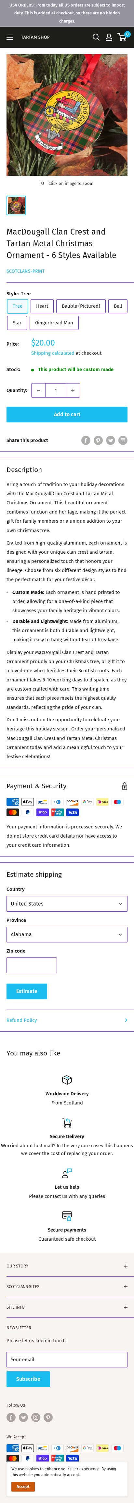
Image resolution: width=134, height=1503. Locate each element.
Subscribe (28, 1379)
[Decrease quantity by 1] (38, 390)
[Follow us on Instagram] (35, 1417)
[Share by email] (122, 440)
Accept (23, 1486)
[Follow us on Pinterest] (48, 1417)
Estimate (26, 991)
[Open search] (96, 37)
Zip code (16, 951)
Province (16, 920)
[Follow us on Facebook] (11, 1417)
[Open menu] (10, 37)
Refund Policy (22, 1020)
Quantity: (17, 390)
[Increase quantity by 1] (73, 390)
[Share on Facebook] (85, 440)
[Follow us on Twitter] (23, 1417)
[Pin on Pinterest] (98, 440)
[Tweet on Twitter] (110, 440)
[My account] (109, 37)
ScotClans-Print (26, 271)
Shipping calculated (52, 353)
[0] (122, 37)
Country (16, 889)
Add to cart (67, 414)
